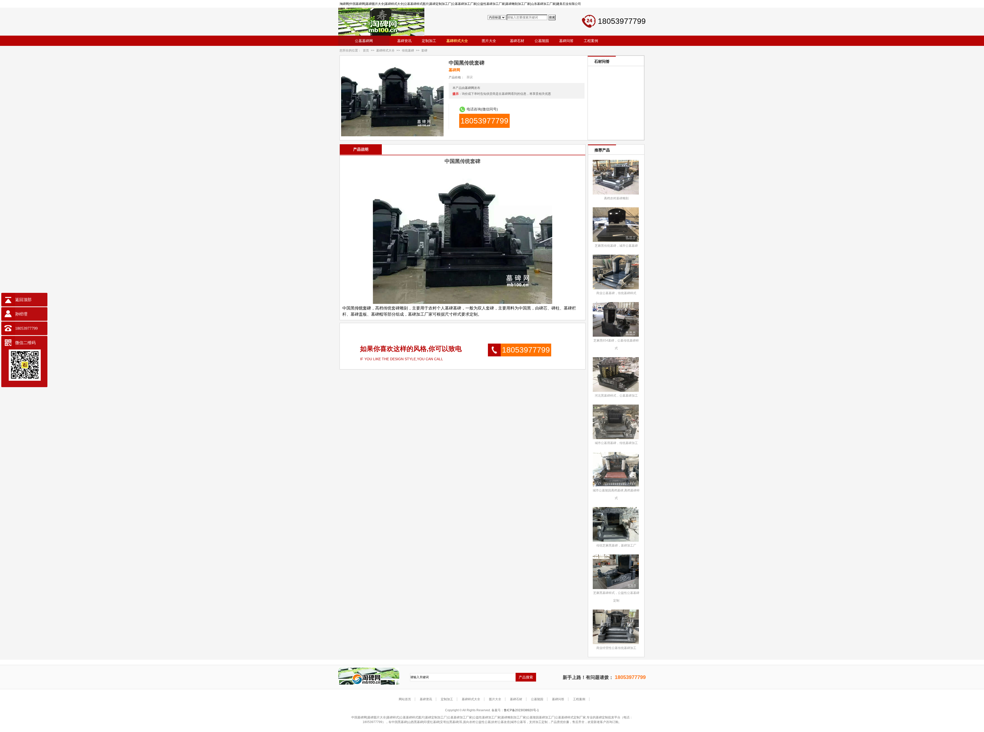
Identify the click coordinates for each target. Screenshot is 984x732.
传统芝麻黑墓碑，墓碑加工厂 (616, 545)
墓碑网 (469, 88)
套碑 (424, 50)
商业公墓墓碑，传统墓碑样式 (616, 293)
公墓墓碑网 (364, 41)
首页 (366, 50)
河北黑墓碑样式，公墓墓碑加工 (616, 395)
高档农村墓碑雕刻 (616, 198)
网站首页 (405, 699)
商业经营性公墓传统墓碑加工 (616, 648)
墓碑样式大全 (385, 50)
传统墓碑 (408, 50)
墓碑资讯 (426, 699)
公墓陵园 (537, 699)
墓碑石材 (516, 699)
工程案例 (579, 699)
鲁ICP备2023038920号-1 (521, 710)
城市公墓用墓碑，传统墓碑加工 (616, 443)
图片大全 (495, 699)
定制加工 (447, 699)
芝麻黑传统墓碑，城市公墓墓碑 (616, 246)
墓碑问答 (558, 699)
